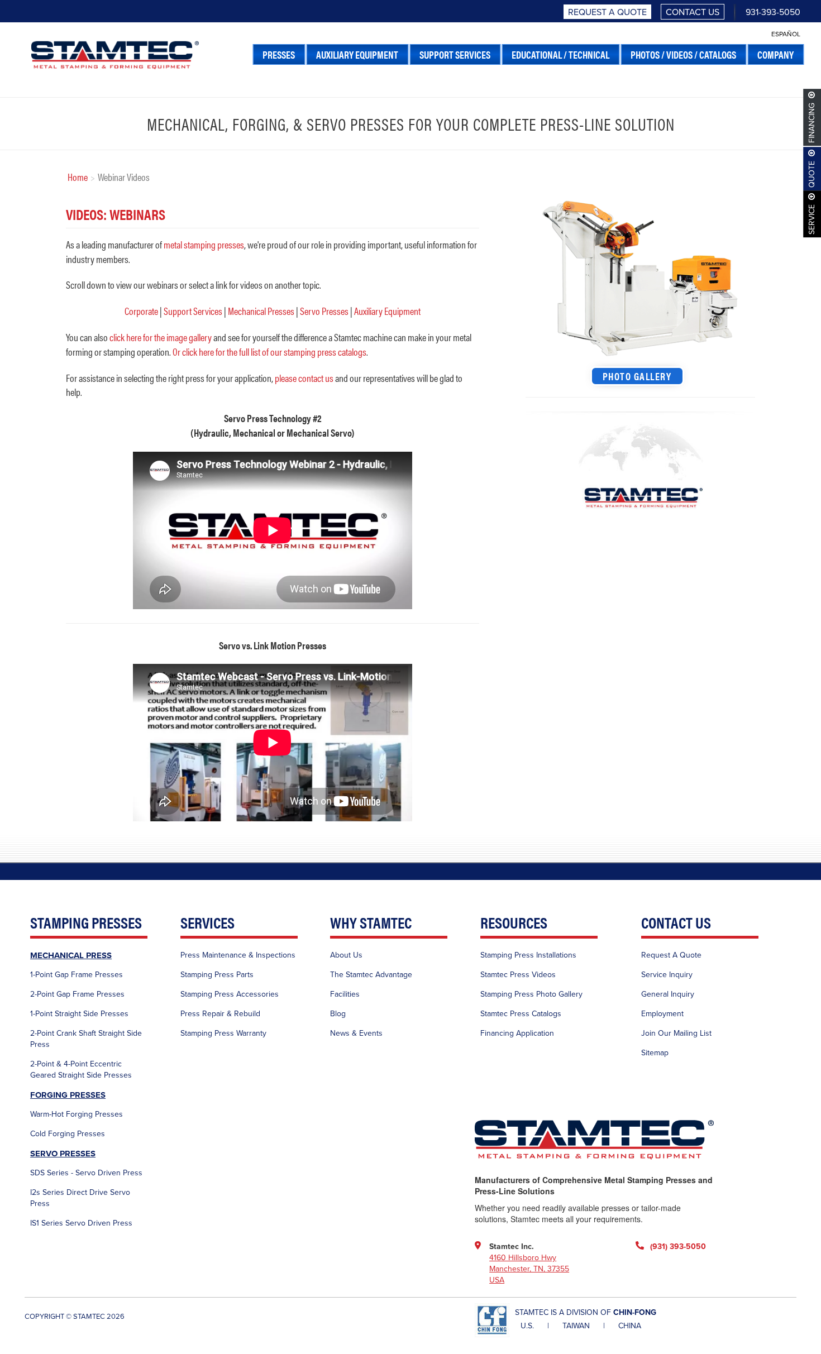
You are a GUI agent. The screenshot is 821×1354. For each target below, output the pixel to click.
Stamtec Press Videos (518, 974)
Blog (338, 1013)
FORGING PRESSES (68, 1095)
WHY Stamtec (371, 923)
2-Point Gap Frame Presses (77, 994)
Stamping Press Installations (528, 955)
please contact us (304, 378)
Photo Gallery (637, 376)
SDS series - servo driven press (86, 1173)
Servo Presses (324, 311)
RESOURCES (513, 923)
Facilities (345, 994)
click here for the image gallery (160, 337)
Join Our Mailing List (676, 1033)
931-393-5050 (773, 12)
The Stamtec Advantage (371, 974)
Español (785, 34)
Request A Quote (607, 12)
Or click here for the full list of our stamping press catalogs (269, 351)
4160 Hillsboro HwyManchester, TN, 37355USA (529, 1269)
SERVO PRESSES (63, 1154)
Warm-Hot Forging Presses (76, 1114)
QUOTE (812, 174)
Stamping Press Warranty (223, 1033)
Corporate (141, 311)
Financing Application (517, 1033)
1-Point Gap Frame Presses (76, 974)
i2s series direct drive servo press (80, 1198)
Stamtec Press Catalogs (520, 1013)
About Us (346, 955)
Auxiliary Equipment (387, 311)
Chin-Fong (634, 1312)
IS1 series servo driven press (81, 1223)
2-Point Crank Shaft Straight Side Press (86, 1038)
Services (207, 923)
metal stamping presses (204, 244)
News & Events (356, 1033)
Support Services (193, 311)
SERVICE (812, 219)
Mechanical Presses (261, 311)
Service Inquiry (667, 974)
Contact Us (692, 12)
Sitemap (655, 1053)
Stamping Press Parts (217, 974)
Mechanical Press (71, 955)
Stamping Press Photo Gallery (531, 994)
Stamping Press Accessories (229, 994)
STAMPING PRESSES (86, 923)
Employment (662, 1013)
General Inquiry (667, 994)
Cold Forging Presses (67, 1133)
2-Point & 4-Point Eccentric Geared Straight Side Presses (81, 1069)
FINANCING (812, 123)
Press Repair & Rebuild (220, 1013)
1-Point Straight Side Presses (79, 1013)
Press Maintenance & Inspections (237, 955)
